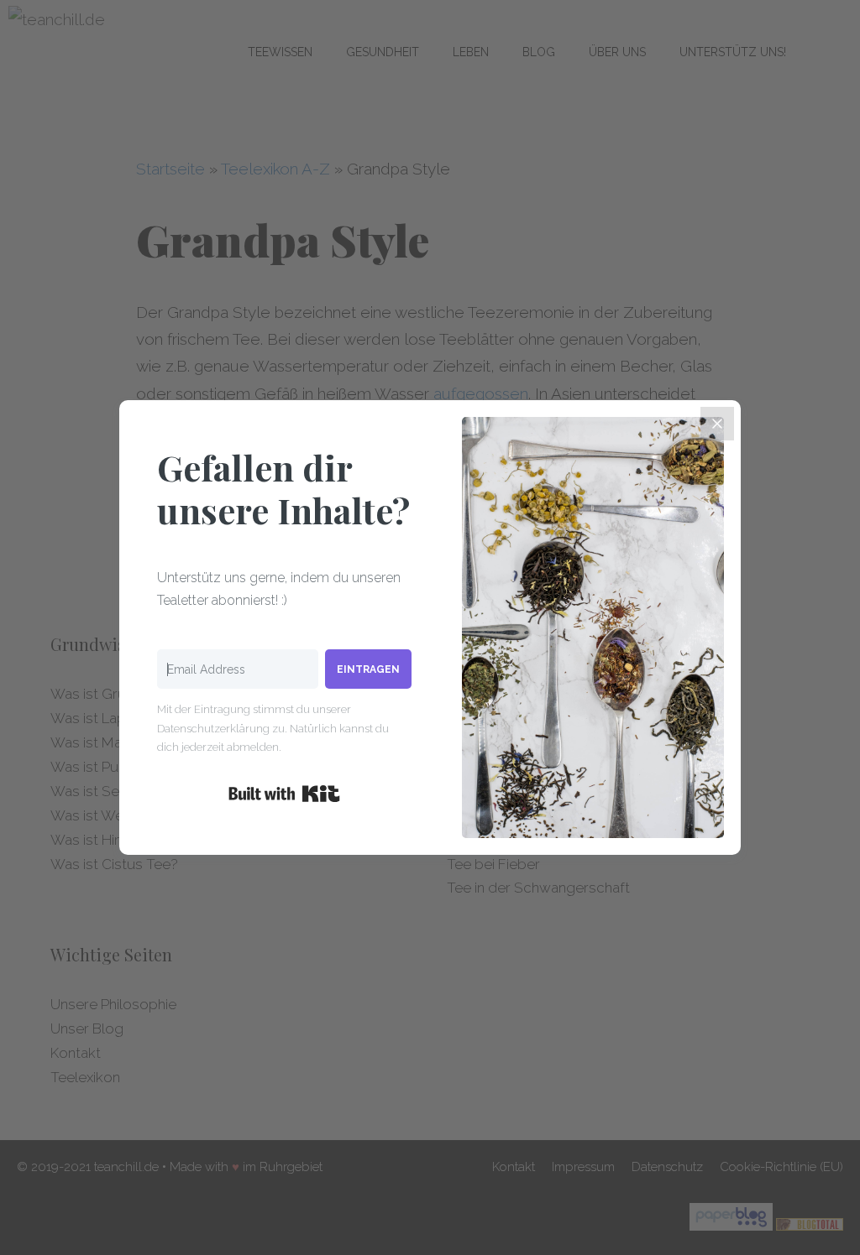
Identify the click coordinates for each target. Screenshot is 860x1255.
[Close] (717, 423)
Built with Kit (284, 794)
